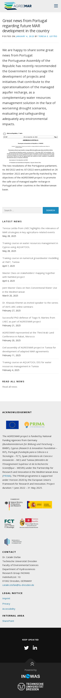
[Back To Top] (30, 662)
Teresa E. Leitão (47, 36)
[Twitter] (26, 648)
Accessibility (8, 608)
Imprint (6, 598)
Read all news (9, 386)
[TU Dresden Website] (30, 687)
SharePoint (8, 620)
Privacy (6, 603)
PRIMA (6, 475)
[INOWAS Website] (30, 676)
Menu (56, 5)
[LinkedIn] (35, 648)
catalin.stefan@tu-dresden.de (18, 584)
